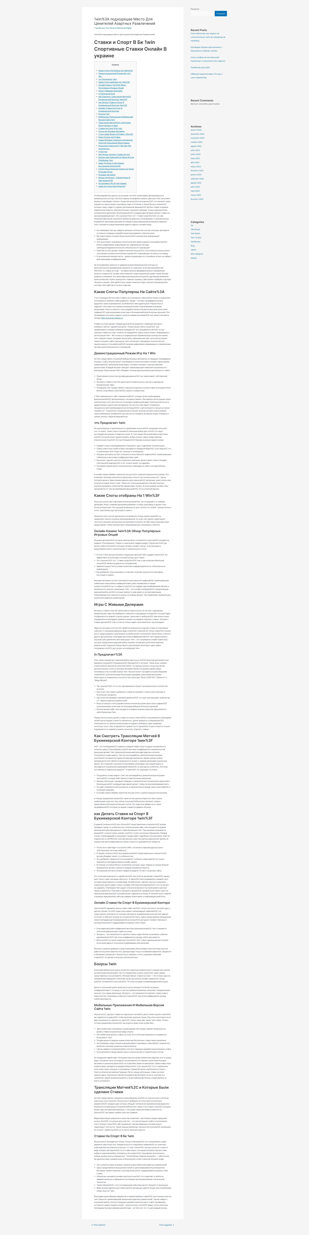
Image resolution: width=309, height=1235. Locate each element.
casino (193, 250)
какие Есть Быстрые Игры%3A (111, 186)
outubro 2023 (196, 142)
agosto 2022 (196, 183)
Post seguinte (166, 1225)
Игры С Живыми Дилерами (110, 91)
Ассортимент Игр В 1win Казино (112, 183)
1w (192, 225)
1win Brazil (195, 233)
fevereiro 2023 (197, 170)
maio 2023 (195, 158)
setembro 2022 (197, 179)
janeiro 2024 (196, 130)
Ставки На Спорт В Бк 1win (110, 128)
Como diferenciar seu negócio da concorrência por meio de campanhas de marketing (208, 37)
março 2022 (196, 195)
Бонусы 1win (103, 114)
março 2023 (196, 166)
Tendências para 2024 (200, 67)
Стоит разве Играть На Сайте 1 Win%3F (115, 134)
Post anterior (98, 1225)
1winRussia (100, 28)
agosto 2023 (196, 146)
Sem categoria (197, 254)
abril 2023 (195, 162)
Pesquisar (195, 9)
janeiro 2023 (196, 174)
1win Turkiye (196, 237)
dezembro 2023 (197, 134)
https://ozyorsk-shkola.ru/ (112, 318)
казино (194, 258)
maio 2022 (195, 191)
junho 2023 (195, 154)
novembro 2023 (197, 138)
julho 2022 (195, 187)
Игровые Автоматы (106, 175)
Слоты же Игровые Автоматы (111, 131)
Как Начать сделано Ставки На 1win (114, 154)
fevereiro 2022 (197, 199)
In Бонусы (102, 151)
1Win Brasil (195, 229)
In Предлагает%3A (106, 94)
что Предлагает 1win (107, 79)
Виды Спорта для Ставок (109, 137)
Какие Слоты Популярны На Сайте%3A (115, 70)
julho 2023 (195, 150)
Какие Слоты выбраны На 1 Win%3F (114, 82)
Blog (193, 246)
